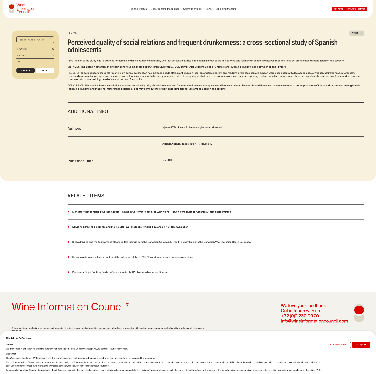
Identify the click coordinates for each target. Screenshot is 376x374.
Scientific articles (192, 9)
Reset (45, 70)
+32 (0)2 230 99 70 (300, 316)
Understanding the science (165, 9)
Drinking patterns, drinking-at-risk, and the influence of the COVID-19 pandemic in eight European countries (132, 257)
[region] (188, 352)
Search (25, 70)
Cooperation (350, 9)
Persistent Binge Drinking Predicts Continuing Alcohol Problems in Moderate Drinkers (120, 272)
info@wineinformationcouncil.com (314, 321)
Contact (361, 9)
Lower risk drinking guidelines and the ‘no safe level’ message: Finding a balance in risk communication (130, 227)
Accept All (361, 345)
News (208, 9)
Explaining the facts (226, 9)
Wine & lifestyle (139, 9)
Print (355, 33)
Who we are (338, 9)
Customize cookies (338, 345)
